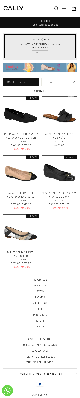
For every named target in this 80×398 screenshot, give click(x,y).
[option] (40, 23)
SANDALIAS (40, 285)
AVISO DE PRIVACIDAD (40, 339)
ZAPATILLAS (40, 303)
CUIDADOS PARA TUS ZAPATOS (40, 344)
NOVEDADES (40, 279)
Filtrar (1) (18, 82)
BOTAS (40, 291)
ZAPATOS (40, 297)
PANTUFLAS (40, 314)
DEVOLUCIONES (40, 350)
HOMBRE (40, 320)
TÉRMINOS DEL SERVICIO (40, 362)
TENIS (40, 308)
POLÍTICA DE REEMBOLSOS (40, 356)
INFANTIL (40, 326)
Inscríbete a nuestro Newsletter (40, 374)
